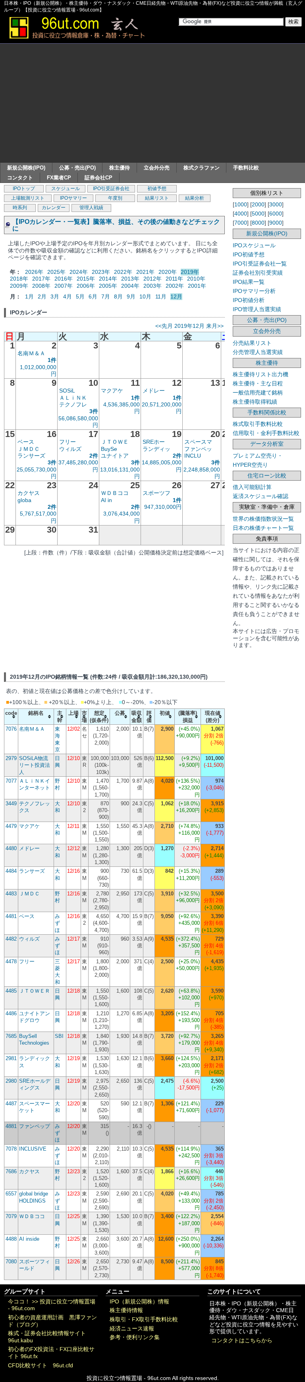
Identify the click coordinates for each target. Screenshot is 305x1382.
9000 (275, 222)
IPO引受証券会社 (111, 188)
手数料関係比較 (266, 412)
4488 (11, 1239)
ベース (25, 442)
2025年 (56, 272)
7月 (105, 296)
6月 (93, 296)
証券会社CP (98, 178)
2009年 (19, 286)
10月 (145, 296)
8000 (258, 222)
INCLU (192, 455)
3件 (93, 411)
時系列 (20, 207)
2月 (42, 296)
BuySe (109, 449)
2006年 (86, 286)
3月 (54, 296)
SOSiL (67, 390)
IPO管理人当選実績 (257, 309)
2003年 (152, 286)
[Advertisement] (152, 103)
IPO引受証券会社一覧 (260, 263)
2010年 (196, 278)
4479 (11, 826)
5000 (258, 213)
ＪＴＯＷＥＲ (34, 991)
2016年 (63, 278)
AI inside (29, 1239)
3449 (11, 803)
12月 (176, 296)
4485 (11, 991)
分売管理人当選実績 (258, 352)
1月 (29, 296)
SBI (59, 1036)
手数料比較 (246, 168)
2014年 (108, 278)
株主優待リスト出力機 (260, 374)
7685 (11, 1036)
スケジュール (65, 188)
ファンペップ (34, 1126)
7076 (11, 729)
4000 (240, 213)
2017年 (41, 278)
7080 (11, 1262)
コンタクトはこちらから (241, 1341)
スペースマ (198, 442)
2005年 (108, 286)
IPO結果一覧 (248, 282)
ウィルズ (70, 449)
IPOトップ (24, 188)
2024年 (78, 272)
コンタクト (20, 178)
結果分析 (194, 198)
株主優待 (119, 168)
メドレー (154, 390)
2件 (93, 455)
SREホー (154, 442)
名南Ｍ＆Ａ (31, 353)
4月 (67, 296)
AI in (106, 500)
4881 (11, 1126)
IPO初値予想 (248, 254)
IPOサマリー (73, 198)
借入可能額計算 (252, 487)
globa (24, 500)
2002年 (175, 286)
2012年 (152, 278)
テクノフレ (73, 404)
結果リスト (157, 198)
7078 (11, 1149)
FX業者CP (59, 178)
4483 (11, 894)
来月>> (215, 326)
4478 (11, 961)
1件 (52, 360)
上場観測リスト (27, 198)
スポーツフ (156, 493)
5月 (80, 296)
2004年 (130, 286)
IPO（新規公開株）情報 (139, 1302)
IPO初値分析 (248, 300)
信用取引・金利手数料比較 (266, 433)
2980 (11, 1081)
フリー (67, 442)
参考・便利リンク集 (135, 1337)
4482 (11, 939)
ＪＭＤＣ (28, 449)
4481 (11, 916)
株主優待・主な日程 (258, 383)
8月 (118, 296)
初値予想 (156, 188)
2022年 (123, 272)
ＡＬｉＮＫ (73, 398)
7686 (11, 1171)
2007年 (63, 286)
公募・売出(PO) (77, 168)
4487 (11, 1104)
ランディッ (156, 449)
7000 (240, 222)
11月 (160, 296)
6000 (275, 213)
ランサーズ (31, 455)
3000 (275, 204)
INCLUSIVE (32, 1149)
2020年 (167, 272)
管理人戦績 (91, 207)
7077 (11, 781)
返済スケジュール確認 (260, 496)
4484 (11, 871)
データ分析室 (267, 444)
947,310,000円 (162, 507)
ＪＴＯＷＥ (115, 442)
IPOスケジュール (254, 245)
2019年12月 (189, 326)
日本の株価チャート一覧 (263, 528)
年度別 (115, 198)
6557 (11, 1194)
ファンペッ (198, 449)
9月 (131, 296)
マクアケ (112, 390)
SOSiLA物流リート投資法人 (34, 765)
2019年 (190, 272)
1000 (240, 204)
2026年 (34, 272)
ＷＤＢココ (115, 493)
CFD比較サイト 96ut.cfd (40, 1366)
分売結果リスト (252, 343)
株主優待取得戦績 (255, 401)
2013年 (130, 278)
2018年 (19, 278)
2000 (258, 204)
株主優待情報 (126, 1310)
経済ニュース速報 (132, 1329)
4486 (11, 1013)
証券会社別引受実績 (258, 272)
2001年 (197, 286)
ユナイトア (115, 455)
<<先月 (164, 326)
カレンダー (54, 207)
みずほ (57, 923)
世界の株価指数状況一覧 (263, 519)
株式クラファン (201, 168)
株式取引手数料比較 (258, 424)
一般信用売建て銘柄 (258, 392)
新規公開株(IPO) (26, 168)
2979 (11, 758)
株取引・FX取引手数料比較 (144, 1319)
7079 (11, 1216)
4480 (11, 848)
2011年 (174, 278)
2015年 (86, 278)
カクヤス (28, 493)
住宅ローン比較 (266, 475)
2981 (11, 1058)
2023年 (101, 272)
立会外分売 (157, 168)
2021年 (145, 272)
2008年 (41, 286)
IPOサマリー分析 (254, 291)
